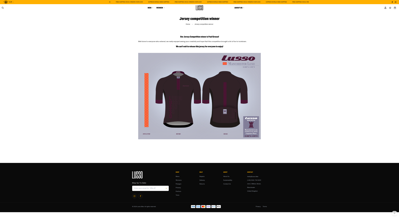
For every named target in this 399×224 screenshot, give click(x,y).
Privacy (258, 206)
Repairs (202, 176)
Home (188, 24)
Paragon (178, 184)
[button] (395, 7)
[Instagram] (134, 196)
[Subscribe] (166, 188)
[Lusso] (199, 7)
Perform (178, 191)
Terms (265, 206)
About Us (238, 8)
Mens (177, 176)
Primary (178, 187)
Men (149, 8)
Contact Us (227, 184)
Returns (202, 184)
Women (159, 8)
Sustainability (227, 180)
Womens (179, 180)
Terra (177, 195)
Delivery (202, 180)
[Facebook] (140, 196)
